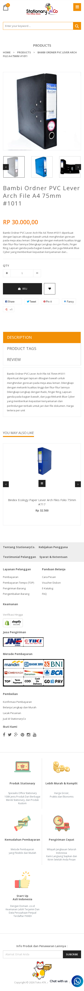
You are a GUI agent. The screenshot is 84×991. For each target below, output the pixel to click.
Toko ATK (40, 982)
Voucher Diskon (51, 582)
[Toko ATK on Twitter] (10, 735)
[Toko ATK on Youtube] (34, 735)
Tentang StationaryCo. (19, 547)
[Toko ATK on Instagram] (28, 735)
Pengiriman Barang (14, 588)
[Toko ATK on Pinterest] (22, 735)
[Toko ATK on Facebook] (4, 735)
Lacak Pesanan (12, 713)
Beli (24, 288)
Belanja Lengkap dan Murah (19, 707)
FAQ (44, 594)
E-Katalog (47, 588)
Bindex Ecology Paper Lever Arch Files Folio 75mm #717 (42, 502)
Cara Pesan (49, 577)
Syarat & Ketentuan (53, 557)
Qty (6, 265)
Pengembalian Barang (16, 594)
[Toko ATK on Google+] (16, 735)
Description (19, 337)
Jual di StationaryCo (14, 718)
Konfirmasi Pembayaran (17, 702)
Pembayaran (10, 577)
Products (42, 45)
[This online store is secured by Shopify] (13, 622)
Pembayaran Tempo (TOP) (18, 582)
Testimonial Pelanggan (19, 557)
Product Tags (21, 348)
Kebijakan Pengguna (53, 547)
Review (14, 359)
